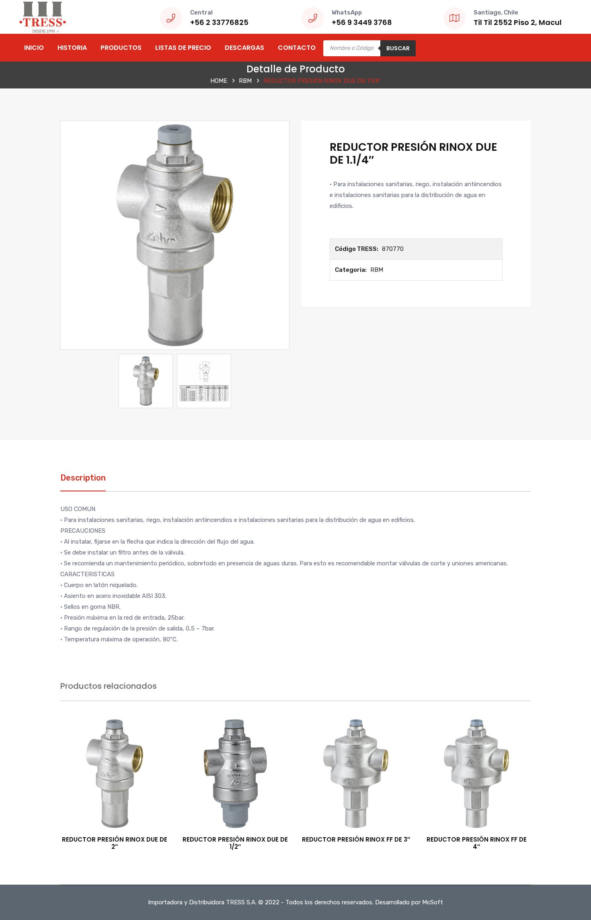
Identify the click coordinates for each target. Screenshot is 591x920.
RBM (245, 80)
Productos (121, 47)
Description (83, 478)
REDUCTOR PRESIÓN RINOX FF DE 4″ (477, 843)
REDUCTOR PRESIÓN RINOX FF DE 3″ (356, 839)
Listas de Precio (183, 47)
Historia (72, 47)
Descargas (244, 47)
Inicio (34, 47)
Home (218, 80)
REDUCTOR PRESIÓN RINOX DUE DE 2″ (114, 843)
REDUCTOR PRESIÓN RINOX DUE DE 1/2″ (235, 843)
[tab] (83, 481)
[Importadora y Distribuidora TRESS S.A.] (42, 16)
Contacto (297, 47)
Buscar (398, 48)
